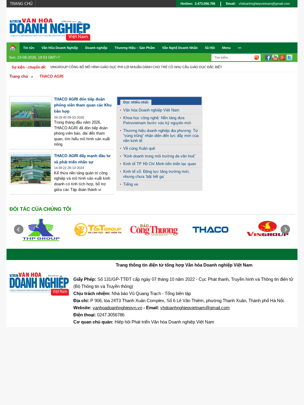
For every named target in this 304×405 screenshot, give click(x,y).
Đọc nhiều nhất (135, 102)
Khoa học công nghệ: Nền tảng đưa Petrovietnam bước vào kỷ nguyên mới (157, 120)
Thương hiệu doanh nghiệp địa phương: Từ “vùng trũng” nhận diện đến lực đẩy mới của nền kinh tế (161, 135)
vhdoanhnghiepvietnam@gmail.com (264, 3)
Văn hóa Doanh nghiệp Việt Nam (151, 110)
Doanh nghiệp (96, 48)
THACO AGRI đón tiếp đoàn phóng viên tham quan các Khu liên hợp (83, 105)
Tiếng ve (130, 184)
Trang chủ (21, 3)
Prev (18, 229)
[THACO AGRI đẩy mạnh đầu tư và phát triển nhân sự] (31, 183)
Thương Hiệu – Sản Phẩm (135, 48)
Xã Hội (210, 48)
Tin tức (28, 48)
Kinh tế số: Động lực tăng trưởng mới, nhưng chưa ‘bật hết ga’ (156, 174)
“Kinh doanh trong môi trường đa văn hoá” (159, 156)
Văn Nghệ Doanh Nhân (180, 48)
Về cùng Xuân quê (139, 148)
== (239, 48)
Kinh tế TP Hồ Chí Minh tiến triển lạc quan (159, 164)
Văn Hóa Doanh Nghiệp (60, 48)
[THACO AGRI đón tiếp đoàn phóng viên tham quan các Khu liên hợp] (31, 127)
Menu (226, 48)
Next (285, 229)
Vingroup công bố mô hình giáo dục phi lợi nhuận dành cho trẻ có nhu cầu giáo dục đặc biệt (136, 67)
